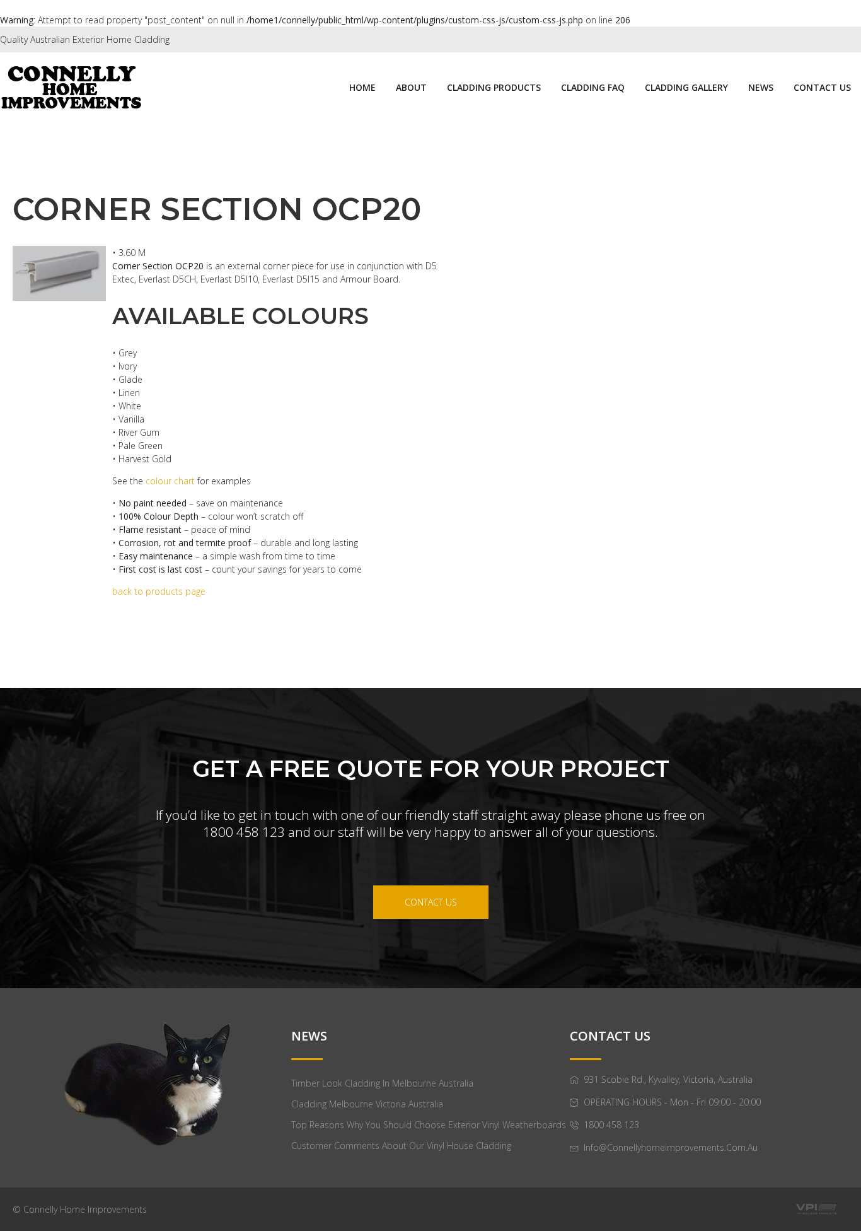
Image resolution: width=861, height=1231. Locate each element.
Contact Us (822, 87)
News (760, 87)
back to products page (158, 591)
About (411, 87)
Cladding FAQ (593, 87)
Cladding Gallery (686, 87)
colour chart (171, 481)
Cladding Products (494, 87)
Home (362, 87)
